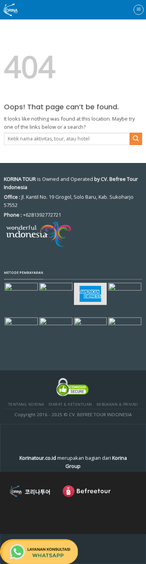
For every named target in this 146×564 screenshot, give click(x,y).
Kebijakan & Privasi (117, 404)
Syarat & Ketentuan (70, 404)
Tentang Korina (26, 404)
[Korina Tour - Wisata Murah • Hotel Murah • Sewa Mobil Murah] (17, 9)
